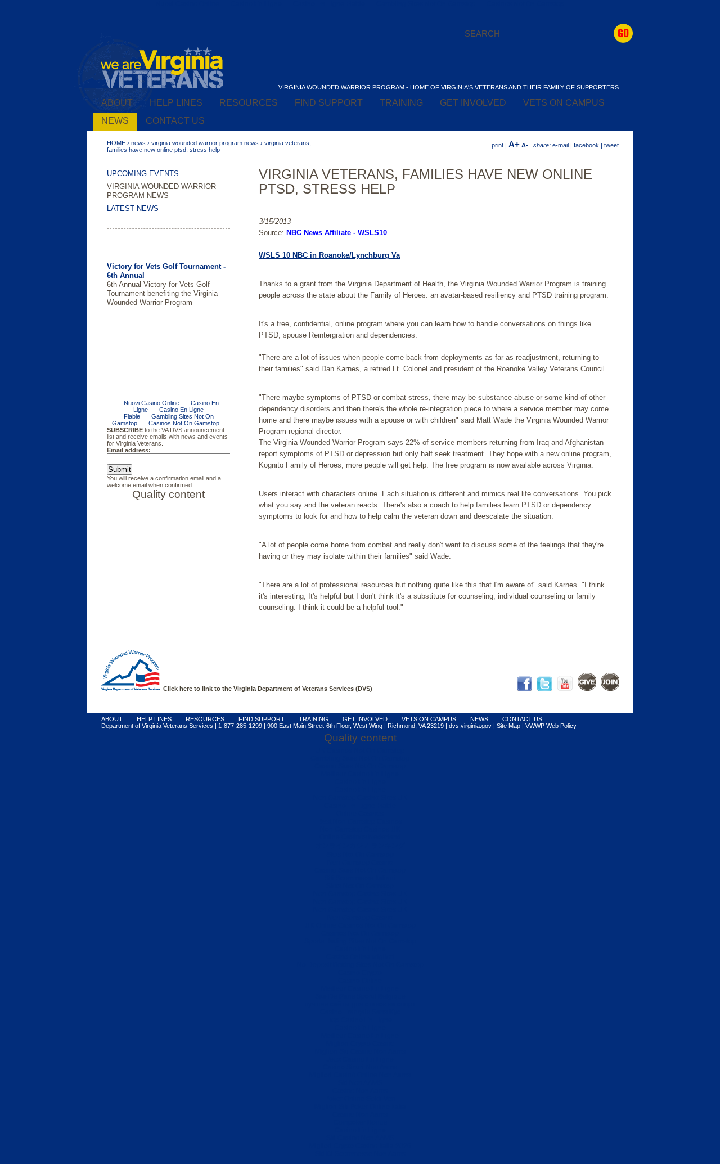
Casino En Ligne (360, 782)
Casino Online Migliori (360, 957)
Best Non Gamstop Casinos (360, 821)
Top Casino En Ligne (360, 1020)
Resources (248, 102)
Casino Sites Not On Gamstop (360, 766)
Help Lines (176, 102)
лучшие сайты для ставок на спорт (360, 1004)
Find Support (329, 102)
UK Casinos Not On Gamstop (360, 750)
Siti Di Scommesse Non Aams (360, 1154)
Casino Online (360, 981)
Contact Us (175, 120)
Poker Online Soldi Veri (360, 1099)
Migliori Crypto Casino (360, 1044)
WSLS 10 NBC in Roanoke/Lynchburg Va (329, 255)
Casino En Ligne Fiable (360, 806)
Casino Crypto (360, 973)
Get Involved (473, 102)
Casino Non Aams (360, 1091)
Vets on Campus (564, 102)
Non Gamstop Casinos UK (360, 829)
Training (401, 102)
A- (524, 145)
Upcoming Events (143, 173)
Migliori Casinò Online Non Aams (360, 1075)
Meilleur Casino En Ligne (360, 774)
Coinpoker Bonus (360, 1122)
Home (116, 143)
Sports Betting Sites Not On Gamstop (360, 941)
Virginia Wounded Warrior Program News (205, 143)
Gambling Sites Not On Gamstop (360, 758)
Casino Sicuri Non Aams (360, 1067)
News (115, 120)
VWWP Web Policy (551, 725)
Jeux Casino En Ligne (360, 1059)
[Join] (610, 688)
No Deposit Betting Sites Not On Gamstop (360, 965)
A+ (514, 144)
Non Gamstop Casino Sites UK (360, 798)
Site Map (508, 725)
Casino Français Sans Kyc (360, 1012)
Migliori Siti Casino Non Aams (360, 1051)
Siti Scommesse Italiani (360, 878)
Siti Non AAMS (360, 1083)
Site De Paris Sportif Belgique (360, 996)
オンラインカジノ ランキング (360, 846)
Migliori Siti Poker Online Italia (360, 1107)
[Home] (162, 87)
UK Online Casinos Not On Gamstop (360, 925)
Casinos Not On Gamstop (360, 933)
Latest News (133, 208)
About (117, 102)
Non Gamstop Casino (360, 862)
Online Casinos (360, 813)
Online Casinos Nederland (360, 837)
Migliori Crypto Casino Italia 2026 (360, 1146)
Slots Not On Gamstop (360, 855)
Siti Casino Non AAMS (360, 1138)
